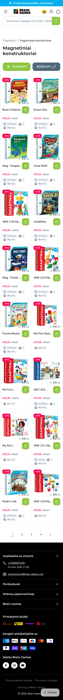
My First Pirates (7, 389)
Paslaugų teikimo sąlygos (32, 687)
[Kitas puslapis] (50, 534)
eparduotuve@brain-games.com (26, 574)
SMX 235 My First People (42, 501)
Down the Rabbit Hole (41, 109)
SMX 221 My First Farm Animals (42, 445)
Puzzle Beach (11, 333)
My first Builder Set (9, 445)
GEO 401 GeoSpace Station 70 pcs (43, 389)
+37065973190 (16, 563)
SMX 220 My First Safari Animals (42, 277)
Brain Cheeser (11, 109)
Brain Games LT (36, 693)
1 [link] (12, 534)
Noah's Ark (9, 501)
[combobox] (31, 21)
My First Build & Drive (43, 333)
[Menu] (6, 11)
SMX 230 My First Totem (10, 221)
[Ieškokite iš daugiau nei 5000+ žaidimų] (56, 21)
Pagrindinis (9, 40)
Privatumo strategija (46, 680)
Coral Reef (40, 166)
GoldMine (40, 221)
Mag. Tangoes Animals (11, 166)
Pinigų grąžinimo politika (19, 680)
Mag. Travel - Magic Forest (11, 277)
